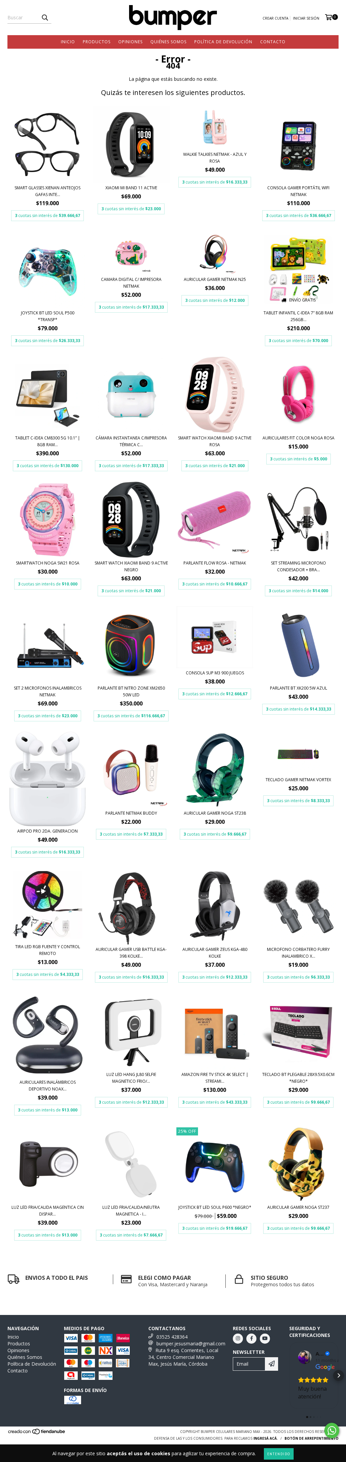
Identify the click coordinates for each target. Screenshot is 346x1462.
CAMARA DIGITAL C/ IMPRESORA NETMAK (131, 283)
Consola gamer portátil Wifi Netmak (298, 191)
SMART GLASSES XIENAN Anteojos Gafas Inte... (47, 191)
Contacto (273, 42)
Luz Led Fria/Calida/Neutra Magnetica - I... (131, 1210)
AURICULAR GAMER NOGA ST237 (298, 1207)
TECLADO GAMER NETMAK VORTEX (298, 780)
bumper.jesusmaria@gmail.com (190, 1343)
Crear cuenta (275, 18)
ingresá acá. (265, 1438)
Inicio (68, 42)
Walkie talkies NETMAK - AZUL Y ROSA (215, 157)
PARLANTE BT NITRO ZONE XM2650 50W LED (131, 691)
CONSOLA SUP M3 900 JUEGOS (215, 673)
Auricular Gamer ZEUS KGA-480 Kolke (214, 952)
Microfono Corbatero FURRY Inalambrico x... (298, 952)
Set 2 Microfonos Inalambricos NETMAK (47, 691)
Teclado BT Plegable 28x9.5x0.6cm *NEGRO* (298, 1078)
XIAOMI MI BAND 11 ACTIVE (131, 188)
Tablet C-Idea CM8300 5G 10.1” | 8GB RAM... (47, 441)
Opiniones (130, 42)
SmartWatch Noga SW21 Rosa (47, 563)
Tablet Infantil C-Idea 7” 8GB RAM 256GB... (298, 316)
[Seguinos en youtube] (265, 1339)
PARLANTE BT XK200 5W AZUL (298, 688)
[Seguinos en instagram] (238, 1339)
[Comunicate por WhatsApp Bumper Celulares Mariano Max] (331, 1430)
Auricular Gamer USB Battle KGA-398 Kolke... (131, 952)
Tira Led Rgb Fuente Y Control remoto (47, 950)
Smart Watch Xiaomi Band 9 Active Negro (131, 566)
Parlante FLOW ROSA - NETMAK (214, 563)
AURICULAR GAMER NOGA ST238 (215, 813)
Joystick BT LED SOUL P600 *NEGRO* (214, 1207)
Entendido (278, 1453)
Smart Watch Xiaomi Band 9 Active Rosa (214, 441)
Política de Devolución (223, 42)
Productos (96, 42)
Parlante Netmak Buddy (131, 813)
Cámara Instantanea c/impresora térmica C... (131, 441)
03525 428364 (172, 1337)
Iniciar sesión (306, 18)
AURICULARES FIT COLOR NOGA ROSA (299, 438)
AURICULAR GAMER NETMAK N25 (215, 279)
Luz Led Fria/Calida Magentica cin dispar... (47, 1210)
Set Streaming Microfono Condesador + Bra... (298, 566)
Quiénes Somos (168, 42)
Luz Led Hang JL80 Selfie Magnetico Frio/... (131, 1078)
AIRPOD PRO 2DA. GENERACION (47, 831)
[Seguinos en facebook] (251, 1339)
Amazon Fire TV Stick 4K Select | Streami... (214, 1078)
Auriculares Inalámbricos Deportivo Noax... (48, 1085)
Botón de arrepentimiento (312, 1438)
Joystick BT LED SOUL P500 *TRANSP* (47, 316)
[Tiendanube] (37, 1433)
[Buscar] (44, 17)
